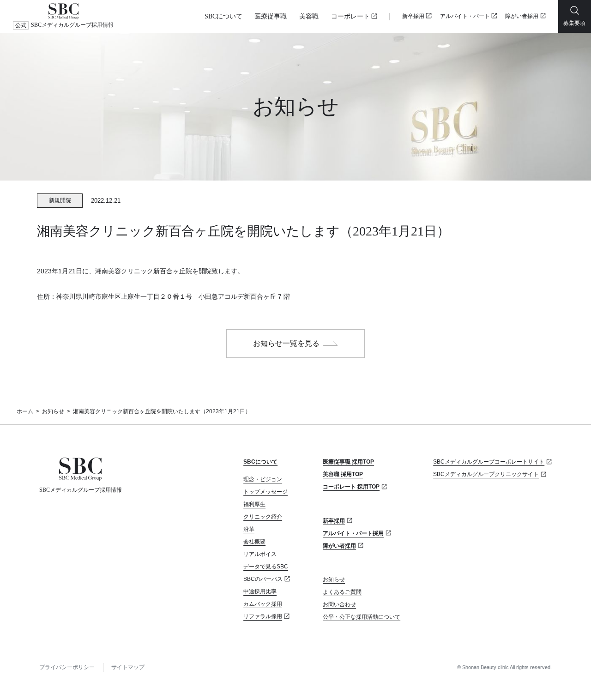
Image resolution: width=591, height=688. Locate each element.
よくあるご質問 (342, 592)
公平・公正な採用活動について (361, 617)
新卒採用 (413, 16)
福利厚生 (254, 504)
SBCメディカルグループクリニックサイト (486, 474)
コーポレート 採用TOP (351, 486)
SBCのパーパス (263, 579)
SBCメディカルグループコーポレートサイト (488, 462)
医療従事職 (270, 16)
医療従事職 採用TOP (348, 462)
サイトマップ (128, 667)
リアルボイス (260, 554)
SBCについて (223, 16)
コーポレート (350, 16)
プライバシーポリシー (67, 667)
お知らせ (53, 411)
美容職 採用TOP (343, 474)
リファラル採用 (262, 616)
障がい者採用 (521, 16)
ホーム (25, 411)
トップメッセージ (265, 492)
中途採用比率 (260, 591)
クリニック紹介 (262, 516)
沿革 (248, 529)
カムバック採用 (262, 604)
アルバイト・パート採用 (353, 533)
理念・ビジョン (262, 479)
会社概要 (254, 541)
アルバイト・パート (465, 16)
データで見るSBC (265, 566)
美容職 (309, 16)
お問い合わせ (339, 604)
